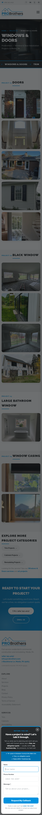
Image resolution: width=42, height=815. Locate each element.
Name (5, 764)
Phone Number (9, 774)
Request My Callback (21, 800)
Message (7, 784)
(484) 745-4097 (28, 806)
